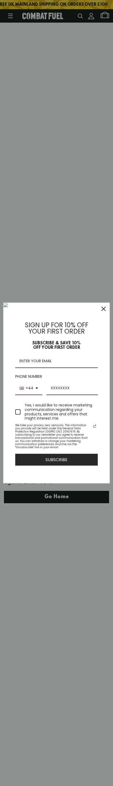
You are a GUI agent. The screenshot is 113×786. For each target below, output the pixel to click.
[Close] (103, 309)
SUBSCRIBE (56, 460)
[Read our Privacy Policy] (94, 426)
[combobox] (28, 388)
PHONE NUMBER (28, 376)
